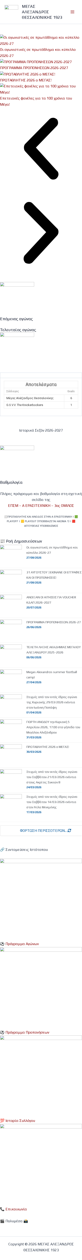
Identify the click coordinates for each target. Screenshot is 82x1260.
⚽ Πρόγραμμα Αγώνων (19, 944)
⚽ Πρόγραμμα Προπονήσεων (24, 1032)
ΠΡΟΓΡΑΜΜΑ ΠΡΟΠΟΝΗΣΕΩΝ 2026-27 (53, 622)
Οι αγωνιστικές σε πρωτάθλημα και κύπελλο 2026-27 (52, 549)
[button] (41, 149)
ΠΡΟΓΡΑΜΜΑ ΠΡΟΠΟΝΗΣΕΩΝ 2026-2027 (34, 68)
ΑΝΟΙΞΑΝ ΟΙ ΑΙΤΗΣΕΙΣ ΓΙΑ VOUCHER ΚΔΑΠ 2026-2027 (51, 599)
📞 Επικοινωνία (13, 1209)
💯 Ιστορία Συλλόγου (17, 1120)
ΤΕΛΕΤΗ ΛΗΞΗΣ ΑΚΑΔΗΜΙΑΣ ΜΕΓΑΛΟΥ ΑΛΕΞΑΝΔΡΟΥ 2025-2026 (53, 649)
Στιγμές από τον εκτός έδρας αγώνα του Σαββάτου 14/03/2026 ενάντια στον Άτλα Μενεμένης (51, 802)
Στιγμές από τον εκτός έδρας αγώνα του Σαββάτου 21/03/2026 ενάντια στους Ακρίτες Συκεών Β (51, 777)
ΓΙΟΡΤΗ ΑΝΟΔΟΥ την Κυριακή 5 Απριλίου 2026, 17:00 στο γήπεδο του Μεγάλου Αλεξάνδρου (53, 727)
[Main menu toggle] (72, 12)
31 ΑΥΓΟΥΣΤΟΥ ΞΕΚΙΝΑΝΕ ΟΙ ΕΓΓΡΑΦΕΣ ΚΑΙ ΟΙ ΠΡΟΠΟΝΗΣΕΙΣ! (54, 574)
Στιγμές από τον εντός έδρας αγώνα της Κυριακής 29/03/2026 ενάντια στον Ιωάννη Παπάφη (51, 702)
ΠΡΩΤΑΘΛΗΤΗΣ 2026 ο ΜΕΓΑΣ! (25, 80)
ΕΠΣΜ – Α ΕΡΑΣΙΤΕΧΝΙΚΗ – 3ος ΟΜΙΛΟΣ (41, 505)
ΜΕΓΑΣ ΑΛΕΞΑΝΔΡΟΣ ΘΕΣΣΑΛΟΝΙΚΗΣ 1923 (42, 12)
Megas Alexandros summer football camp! (51, 674)
